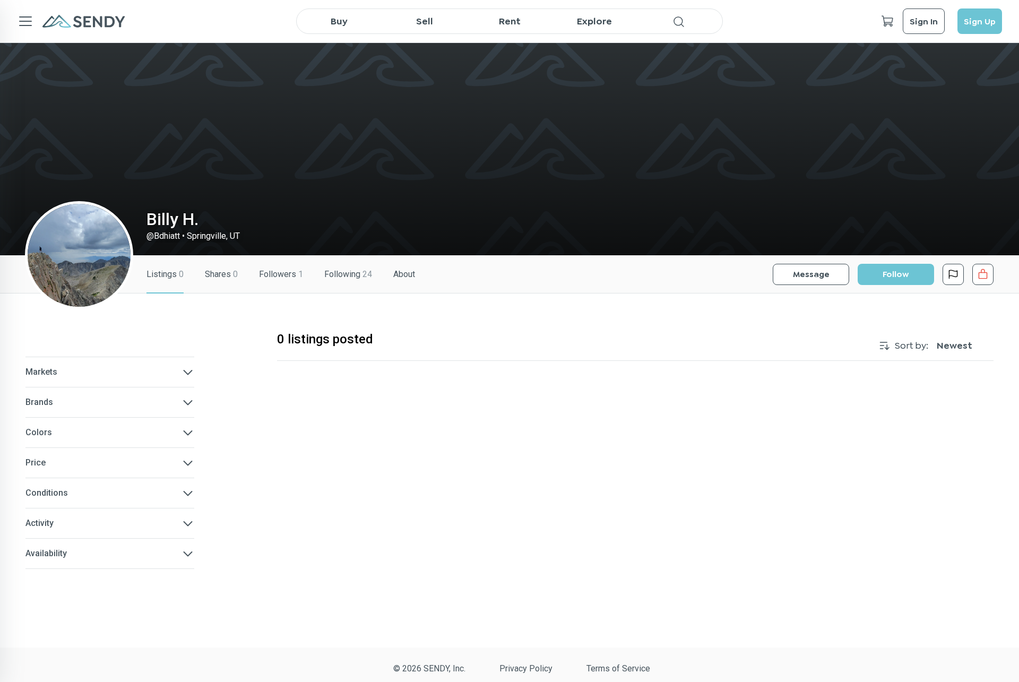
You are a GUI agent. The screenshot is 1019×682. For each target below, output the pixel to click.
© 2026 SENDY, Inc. (429, 668)
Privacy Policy (525, 668)
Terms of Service (618, 668)
